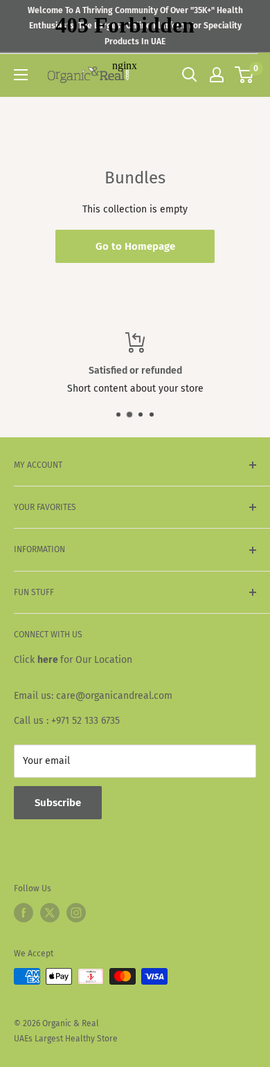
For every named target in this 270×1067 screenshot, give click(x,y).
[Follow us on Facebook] (23, 912)
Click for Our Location (73, 660)
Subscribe (58, 802)
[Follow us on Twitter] (50, 912)
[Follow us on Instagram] (76, 912)
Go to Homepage (135, 246)
